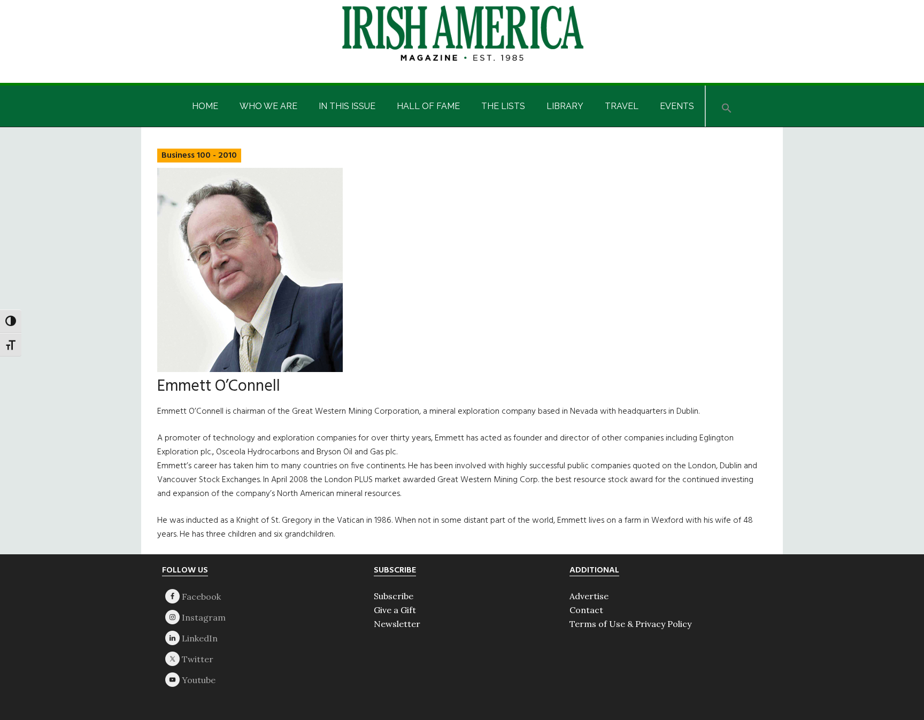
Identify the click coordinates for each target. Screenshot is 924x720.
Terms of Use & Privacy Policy (630, 623)
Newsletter (397, 623)
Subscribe (393, 596)
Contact (586, 610)
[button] (727, 106)
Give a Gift (395, 610)
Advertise (589, 596)
